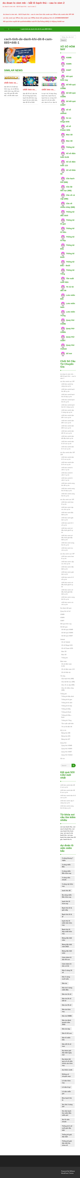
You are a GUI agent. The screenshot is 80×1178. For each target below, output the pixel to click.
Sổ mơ (62, 21)
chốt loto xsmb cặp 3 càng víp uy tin (67, 411)
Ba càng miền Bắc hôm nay (67, 896)
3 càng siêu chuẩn (66, 878)
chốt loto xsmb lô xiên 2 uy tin (66, 468)
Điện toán (31, 21)
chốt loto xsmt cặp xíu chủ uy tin (67, 508)
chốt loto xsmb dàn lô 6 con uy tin (67, 458)
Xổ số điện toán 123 (68, 669)
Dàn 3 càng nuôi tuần (66, 978)
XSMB (58, 18)
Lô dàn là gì (66, 1087)
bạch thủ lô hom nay (66, 902)
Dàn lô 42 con (67, 1033)
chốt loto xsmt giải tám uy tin (67, 519)
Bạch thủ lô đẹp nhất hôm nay (67, 931)
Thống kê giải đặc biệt (67, 1135)
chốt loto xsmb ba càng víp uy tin (67, 385)
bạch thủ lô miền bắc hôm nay (67, 923)
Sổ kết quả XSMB (67, 629)
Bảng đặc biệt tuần (67, 952)
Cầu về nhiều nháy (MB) (67, 689)
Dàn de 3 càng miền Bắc (67, 989)
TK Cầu (37, 21)
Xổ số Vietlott (65, 642)
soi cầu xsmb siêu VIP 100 (64, 14)
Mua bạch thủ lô (67, 1099)
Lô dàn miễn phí (66, 1092)
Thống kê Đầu (66, 709)
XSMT (67, 18)
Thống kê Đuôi (66, 712)
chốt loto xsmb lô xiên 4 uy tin (66, 479)
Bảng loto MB (65, 733)
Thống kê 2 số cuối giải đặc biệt (67, 1128)
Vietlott (25, 21)
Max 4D (69, 141)
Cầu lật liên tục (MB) (68, 682)
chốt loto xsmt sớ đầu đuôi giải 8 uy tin (67, 530)
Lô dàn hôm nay (66, 1082)
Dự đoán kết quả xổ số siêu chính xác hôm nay (67, 1062)
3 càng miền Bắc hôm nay (66, 872)
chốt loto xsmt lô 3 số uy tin (67, 524)
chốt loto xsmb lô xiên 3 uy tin (66, 474)
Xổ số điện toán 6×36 (66, 665)
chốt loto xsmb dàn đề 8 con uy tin (30, 89)
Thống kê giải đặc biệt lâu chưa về (67, 1143)
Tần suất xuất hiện (67, 723)
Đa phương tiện (14, 29)
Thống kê (43, 21)
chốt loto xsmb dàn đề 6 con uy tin (67, 421)
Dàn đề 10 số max (66, 1045)
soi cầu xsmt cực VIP (10, 18)
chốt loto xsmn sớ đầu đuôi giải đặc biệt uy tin (67, 592)
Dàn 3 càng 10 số (67, 971)
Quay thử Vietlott (66, 755)
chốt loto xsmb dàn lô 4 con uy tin (67, 448)
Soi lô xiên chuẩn (65, 1120)
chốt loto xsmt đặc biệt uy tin (67, 513)
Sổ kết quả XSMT (67, 636)
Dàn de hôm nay (66, 1010)
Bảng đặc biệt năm (67, 939)
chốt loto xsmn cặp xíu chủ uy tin (67, 563)
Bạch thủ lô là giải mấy (67, 909)
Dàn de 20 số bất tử (66, 999)
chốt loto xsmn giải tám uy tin (67, 573)
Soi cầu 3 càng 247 (67, 1105)
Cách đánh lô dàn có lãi (66, 965)
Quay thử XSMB (66, 745)
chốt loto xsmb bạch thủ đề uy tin (68, 390)
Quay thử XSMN (66, 748)
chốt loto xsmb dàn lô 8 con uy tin (49, 89)
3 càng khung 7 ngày (67, 859)
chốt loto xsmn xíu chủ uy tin (67, 603)
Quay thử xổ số (50, 18)
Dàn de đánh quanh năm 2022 (66, 1022)
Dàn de (64, 983)
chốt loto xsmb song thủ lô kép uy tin (68, 489)
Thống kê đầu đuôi (67, 696)
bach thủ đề (66, 890)
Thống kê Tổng (66, 720)
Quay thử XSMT (66, 752)
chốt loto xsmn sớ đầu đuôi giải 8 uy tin (67, 584)
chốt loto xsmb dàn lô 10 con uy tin (67, 442)
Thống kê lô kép (66, 706)
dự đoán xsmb (67, 1070)
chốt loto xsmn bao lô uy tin (67, 557)
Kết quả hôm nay (9, 21)
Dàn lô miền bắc (66, 1039)
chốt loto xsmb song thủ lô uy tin (68, 495)
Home (6, 29)
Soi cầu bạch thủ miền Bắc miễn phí (66, 1113)
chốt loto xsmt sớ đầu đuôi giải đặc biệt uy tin (67, 537)
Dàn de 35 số (66, 1005)
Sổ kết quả (19, 21)
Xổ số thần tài (65, 672)
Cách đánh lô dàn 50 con (66, 958)
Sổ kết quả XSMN (67, 632)
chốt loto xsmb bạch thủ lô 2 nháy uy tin (68, 406)
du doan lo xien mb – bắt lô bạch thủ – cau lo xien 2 (33, 2)
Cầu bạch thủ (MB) (67, 678)
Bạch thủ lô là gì (67, 915)
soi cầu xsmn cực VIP (25, 18)
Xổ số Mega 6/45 (67, 645)
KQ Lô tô (50, 21)
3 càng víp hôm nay (67, 885)
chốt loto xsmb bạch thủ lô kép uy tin (68, 395)
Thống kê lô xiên (66, 702)
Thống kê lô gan (66, 699)
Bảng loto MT (65, 739)
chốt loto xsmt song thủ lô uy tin (67, 544)
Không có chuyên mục (66, 1075)
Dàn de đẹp (66, 1029)
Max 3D (69, 135)
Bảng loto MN (65, 736)
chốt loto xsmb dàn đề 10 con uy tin (67, 432)
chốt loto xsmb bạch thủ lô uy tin (68, 401)
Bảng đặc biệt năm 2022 (67, 945)
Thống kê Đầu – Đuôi (66, 716)
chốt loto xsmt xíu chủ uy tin (67, 549)
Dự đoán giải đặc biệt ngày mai (67, 1053)
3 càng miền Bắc (66, 866)
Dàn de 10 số (66, 994)
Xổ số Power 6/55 (67, 648)
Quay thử (56, 21)
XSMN (62, 18)
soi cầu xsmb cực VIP (47, 14)
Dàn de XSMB (67, 1016)
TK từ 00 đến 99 (66, 726)
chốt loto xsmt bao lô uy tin (67, 503)
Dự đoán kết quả (39, 18)
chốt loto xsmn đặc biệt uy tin (67, 568)
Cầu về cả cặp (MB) (67, 685)
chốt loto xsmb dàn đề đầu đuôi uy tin (67, 437)
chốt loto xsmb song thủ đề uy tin (68, 484)
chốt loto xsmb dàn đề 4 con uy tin (12, 83)
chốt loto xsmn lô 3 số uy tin (67, 578)
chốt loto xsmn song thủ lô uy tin (68, 598)
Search (63, 40)
